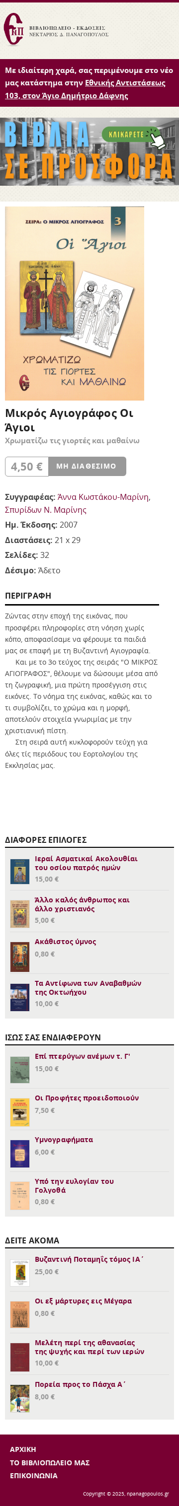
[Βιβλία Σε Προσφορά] (89, 182)
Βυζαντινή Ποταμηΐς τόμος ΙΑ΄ (89, 1259)
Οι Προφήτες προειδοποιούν (87, 1097)
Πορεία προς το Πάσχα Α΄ (80, 1384)
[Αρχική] (13, 45)
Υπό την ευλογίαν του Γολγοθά (74, 1185)
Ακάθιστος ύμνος (65, 941)
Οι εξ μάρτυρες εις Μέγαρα (83, 1300)
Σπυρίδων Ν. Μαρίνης (46, 509)
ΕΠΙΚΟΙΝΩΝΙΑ (34, 1475)
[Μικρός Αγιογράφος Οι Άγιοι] (74, 397)
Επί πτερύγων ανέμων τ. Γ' (83, 1056)
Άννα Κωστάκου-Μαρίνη (103, 496)
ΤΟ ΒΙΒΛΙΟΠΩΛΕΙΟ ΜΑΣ (50, 1462)
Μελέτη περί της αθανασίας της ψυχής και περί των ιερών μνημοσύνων (89, 1351)
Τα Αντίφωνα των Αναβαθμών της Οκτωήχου (88, 987)
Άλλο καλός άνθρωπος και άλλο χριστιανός (82, 904)
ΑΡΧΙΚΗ (23, 1449)
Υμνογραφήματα (64, 1139)
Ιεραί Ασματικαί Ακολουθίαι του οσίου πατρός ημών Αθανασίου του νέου (86, 867)
